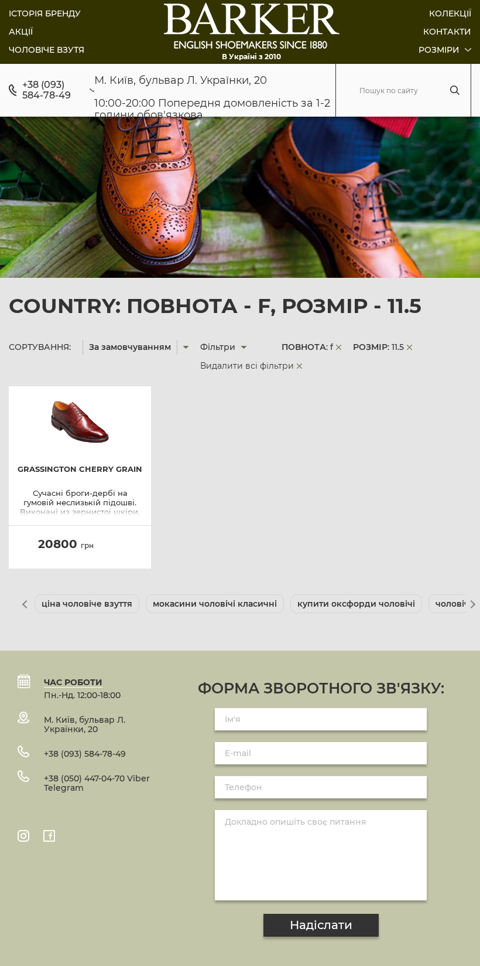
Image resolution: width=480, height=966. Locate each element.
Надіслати (321, 925)
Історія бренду (45, 13)
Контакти (447, 31)
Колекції (450, 13)
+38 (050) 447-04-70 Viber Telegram (97, 783)
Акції (21, 31)
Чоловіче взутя (46, 50)
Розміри (440, 50)
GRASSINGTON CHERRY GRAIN (80, 469)
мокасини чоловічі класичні (215, 603)
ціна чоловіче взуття (87, 603)
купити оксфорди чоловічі (356, 603)
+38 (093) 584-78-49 (46, 90)
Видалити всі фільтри (247, 365)
